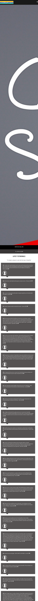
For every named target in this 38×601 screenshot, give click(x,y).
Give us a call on (19, 246)
